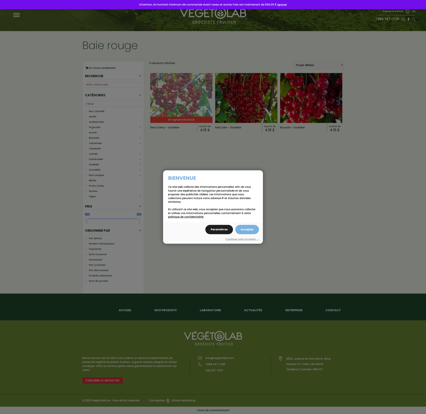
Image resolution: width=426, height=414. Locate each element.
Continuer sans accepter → (242, 239)
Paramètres (219, 229)
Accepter (247, 229)
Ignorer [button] (282, 4)
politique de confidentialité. (186, 217)
